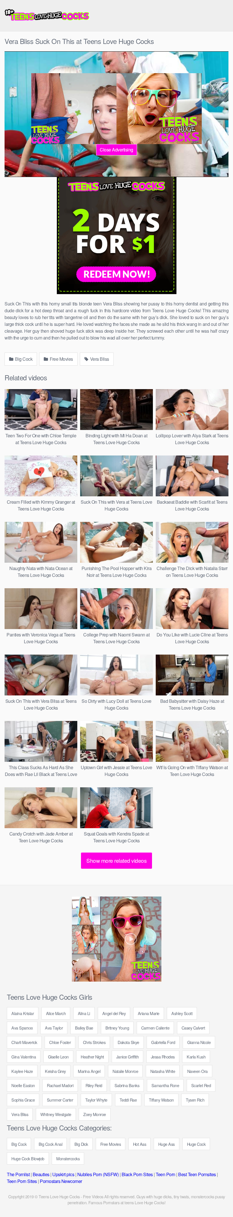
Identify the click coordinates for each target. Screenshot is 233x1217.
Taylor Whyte (96, 1100)
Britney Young (117, 1028)
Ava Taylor (54, 1028)
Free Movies (61, 359)
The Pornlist (18, 1174)
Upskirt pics (63, 1174)
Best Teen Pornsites (197, 1174)
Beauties (41, 1174)
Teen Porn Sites (22, 1181)
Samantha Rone (165, 1085)
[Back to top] (217, 1199)
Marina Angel (89, 1071)
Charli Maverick (24, 1042)
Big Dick (81, 1144)
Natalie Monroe (125, 1071)
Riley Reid (94, 1085)
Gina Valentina (23, 1057)
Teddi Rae (128, 1100)
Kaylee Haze (22, 1071)
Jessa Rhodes (163, 1057)
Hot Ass (139, 1144)
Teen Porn (165, 1174)
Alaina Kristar (22, 1013)
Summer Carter (60, 1100)
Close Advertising (116, 149)
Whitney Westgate (55, 1114)
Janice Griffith (127, 1057)
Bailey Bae (84, 1028)
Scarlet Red (201, 1085)
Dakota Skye (128, 1042)
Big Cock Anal (51, 1144)
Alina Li (84, 1013)
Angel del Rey (114, 1013)
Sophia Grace (23, 1100)
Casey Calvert (193, 1028)
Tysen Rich (195, 1100)
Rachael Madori (60, 1085)
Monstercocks (68, 1158)
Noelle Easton (23, 1085)
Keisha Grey (55, 1071)
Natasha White (162, 1071)
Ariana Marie (148, 1013)
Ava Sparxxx (22, 1028)
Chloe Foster (60, 1042)
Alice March (56, 1013)
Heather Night (92, 1057)
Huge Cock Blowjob (27, 1158)
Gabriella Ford (163, 1042)
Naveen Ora (197, 1071)
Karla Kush (196, 1057)
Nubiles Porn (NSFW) (98, 1174)
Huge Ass (166, 1144)
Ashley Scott (181, 1013)
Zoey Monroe (94, 1114)
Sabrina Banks (127, 1085)
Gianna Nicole (199, 1042)
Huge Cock (196, 1144)
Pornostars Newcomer (61, 1181)
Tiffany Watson (161, 1100)
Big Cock (23, 359)
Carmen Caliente (155, 1028)
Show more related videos (116, 860)
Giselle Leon (58, 1057)
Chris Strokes (94, 1042)
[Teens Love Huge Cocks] (47, 15)
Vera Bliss (99, 359)
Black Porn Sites (137, 1174)
